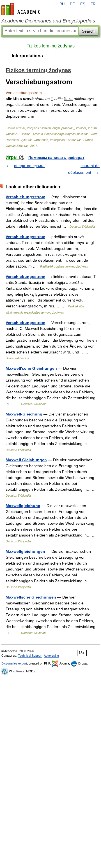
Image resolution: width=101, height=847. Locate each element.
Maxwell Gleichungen (26, 460)
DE (72, 4)
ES (82, 4)
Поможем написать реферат (56, 157)
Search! (89, 31)
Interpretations (27, 55)
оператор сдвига (29, 165)
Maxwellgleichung (23, 505)
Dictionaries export (14, 663)
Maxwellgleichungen (25, 551)
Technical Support (30, 655)
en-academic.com (21, 9)
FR (93, 4)
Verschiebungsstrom (25, 197)
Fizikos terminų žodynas (50, 46)
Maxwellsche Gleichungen (31, 597)
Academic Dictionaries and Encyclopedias (48, 21)
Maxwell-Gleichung (24, 414)
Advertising (51, 655)
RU (62, 4)
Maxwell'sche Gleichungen (31, 368)
